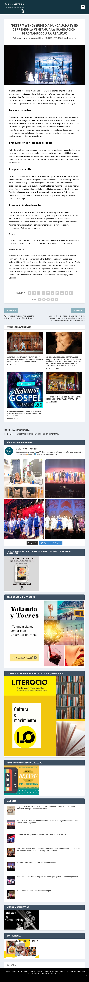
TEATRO (58, 38)
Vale (34, 978)
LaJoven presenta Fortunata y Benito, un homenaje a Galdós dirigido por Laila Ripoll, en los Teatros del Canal (25, 359)
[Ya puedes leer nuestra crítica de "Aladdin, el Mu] (65, 519)
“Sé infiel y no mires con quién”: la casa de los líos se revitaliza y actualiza (63, 398)
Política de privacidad (48, 978)
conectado (28, 434)
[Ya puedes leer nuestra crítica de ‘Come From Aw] (24, 519)
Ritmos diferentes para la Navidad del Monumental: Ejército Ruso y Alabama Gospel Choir (24, 413)
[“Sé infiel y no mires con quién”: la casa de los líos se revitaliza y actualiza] (64, 383)
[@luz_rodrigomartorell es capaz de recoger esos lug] (24, 478)
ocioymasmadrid (32, 38)
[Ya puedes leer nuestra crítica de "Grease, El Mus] (65, 478)
